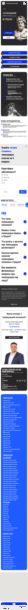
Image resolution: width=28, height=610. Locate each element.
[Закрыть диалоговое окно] (25, 2)
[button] (14, 300)
